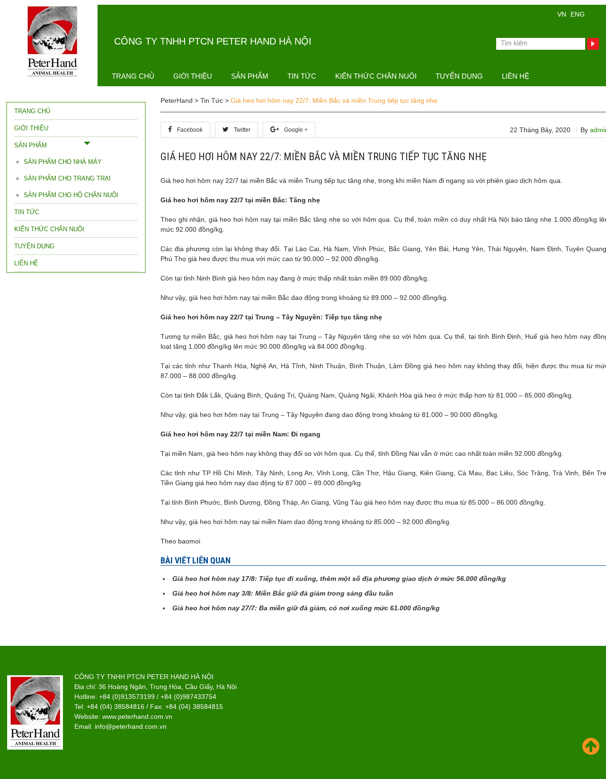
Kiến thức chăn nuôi (376, 76)
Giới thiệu (192, 76)
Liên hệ (515, 76)
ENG (577, 14)
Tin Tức (301, 76)
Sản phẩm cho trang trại (67, 178)
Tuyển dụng (459, 76)
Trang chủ (133, 76)
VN (561, 14)
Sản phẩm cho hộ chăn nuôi (71, 195)
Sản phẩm (249, 76)
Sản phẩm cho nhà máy (63, 161)
